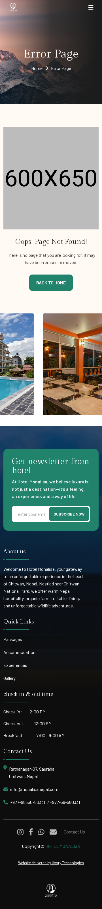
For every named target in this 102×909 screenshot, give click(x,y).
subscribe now (69, 514)
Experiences (15, 665)
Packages (12, 639)
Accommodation (19, 652)
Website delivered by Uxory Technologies (51, 863)
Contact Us (74, 831)
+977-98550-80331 (27, 802)
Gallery (9, 678)
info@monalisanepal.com (34, 789)
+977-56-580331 (65, 802)
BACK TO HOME (51, 282)
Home (36, 68)
